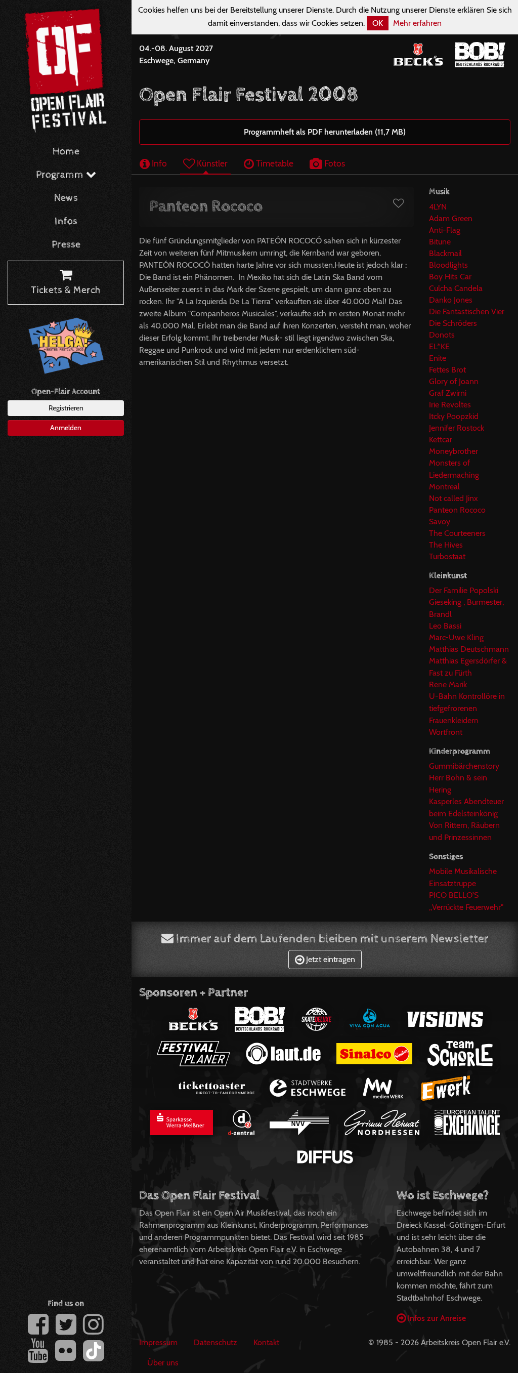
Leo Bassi (445, 626)
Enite (437, 358)
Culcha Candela (456, 288)
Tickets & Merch (66, 290)
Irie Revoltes (450, 404)
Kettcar (440, 439)
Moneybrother (453, 451)
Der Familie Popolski (463, 590)
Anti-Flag (444, 230)
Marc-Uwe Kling (456, 637)
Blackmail (445, 253)
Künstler (211, 163)
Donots (442, 335)
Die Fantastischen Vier (466, 311)
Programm (61, 175)
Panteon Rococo (457, 510)
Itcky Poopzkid (454, 416)
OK (377, 23)
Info (158, 163)
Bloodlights (448, 265)
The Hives (446, 545)
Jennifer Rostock (456, 428)
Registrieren (66, 407)
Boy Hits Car (450, 276)
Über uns (163, 1362)
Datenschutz (215, 1342)
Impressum (158, 1342)
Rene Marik (448, 684)
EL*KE (439, 346)
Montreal (444, 486)
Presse (66, 245)
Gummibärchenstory (464, 766)
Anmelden (65, 427)
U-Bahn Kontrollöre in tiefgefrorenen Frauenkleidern (467, 708)
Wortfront (445, 732)
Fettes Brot (447, 370)
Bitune (440, 241)
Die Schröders (453, 323)
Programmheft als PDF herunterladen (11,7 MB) (325, 132)
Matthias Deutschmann (469, 649)
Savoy (439, 521)
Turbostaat (447, 556)
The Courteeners (457, 533)
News (66, 198)
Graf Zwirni (447, 393)
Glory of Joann (454, 381)
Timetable (273, 163)
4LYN (438, 207)
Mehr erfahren (417, 23)
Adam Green (450, 218)
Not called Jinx (453, 498)
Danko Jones (450, 300)
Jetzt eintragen (329, 959)
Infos (66, 221)
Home (66, 151)
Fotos (333, 163)
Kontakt (266, 1342)
